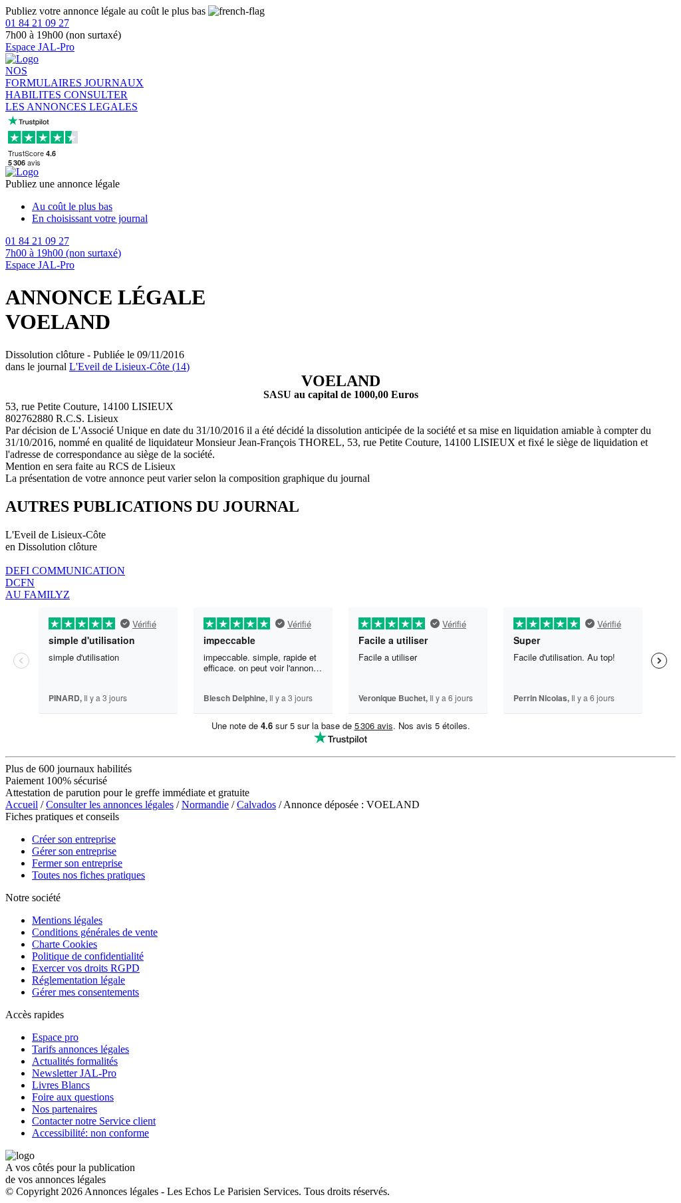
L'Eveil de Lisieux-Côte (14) (129, 366)
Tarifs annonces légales (80, 1049)
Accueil (21, 804)
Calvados (256, 804)
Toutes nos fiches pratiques (88, 875)
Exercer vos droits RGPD (86, 968)
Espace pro (55, 1037)
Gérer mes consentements (85, 992)
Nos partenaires (64, 1109)
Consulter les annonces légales (110, 804)
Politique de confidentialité (88, 956)
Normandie (205, 804)
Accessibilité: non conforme (90, 1133)
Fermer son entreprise (77, 863)
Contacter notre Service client (94, 1121)
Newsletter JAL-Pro (74, 1073)
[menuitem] (354, 207)
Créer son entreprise (74, 839)
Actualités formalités (75, 1061)
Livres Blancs (61, 1085)
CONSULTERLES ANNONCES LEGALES (71, 100)
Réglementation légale (78, 980)
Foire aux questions (73, 1097)
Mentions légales (67, 920)
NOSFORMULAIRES (44, 76)
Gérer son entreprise (74, 851)
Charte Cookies (64, 944)
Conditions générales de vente (95, 932)
